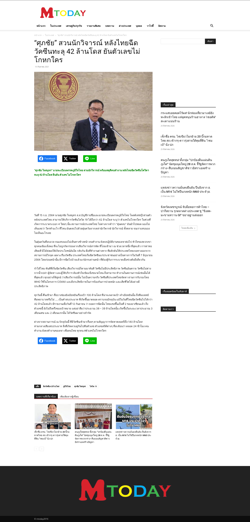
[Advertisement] (154, 12)
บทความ (109, 25)
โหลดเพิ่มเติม (187, 228)
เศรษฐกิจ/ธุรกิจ (74, 25)
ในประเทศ (55, 25)
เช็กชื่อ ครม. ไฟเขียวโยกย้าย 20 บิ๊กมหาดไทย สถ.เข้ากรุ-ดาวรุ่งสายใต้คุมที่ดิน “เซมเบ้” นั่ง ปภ (52, 435)
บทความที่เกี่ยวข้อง (46, 396)
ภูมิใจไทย (67, 386)
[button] (212, 26)
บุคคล (139, 25)
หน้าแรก (41, 25)
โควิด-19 (93, 386)
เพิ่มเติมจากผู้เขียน (69, 396)
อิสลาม (162, 25)
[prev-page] (36, 449)
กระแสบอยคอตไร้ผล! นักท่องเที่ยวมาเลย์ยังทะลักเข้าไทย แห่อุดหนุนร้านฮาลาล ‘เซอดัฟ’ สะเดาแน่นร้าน (188, 117)
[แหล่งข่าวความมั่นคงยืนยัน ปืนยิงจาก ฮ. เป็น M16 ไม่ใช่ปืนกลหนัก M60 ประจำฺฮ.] (134, 416)
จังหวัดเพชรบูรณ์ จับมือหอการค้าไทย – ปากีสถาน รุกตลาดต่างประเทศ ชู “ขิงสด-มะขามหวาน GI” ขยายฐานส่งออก (186, 211)
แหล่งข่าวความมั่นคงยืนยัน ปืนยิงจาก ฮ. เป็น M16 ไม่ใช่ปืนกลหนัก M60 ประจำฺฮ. (133, 435)
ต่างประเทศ (125, 25)
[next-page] (42, 449)
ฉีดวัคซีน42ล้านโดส (51, 386)
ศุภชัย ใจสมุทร (80, 386)
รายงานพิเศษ (94, 25)
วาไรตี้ (150, 25)
